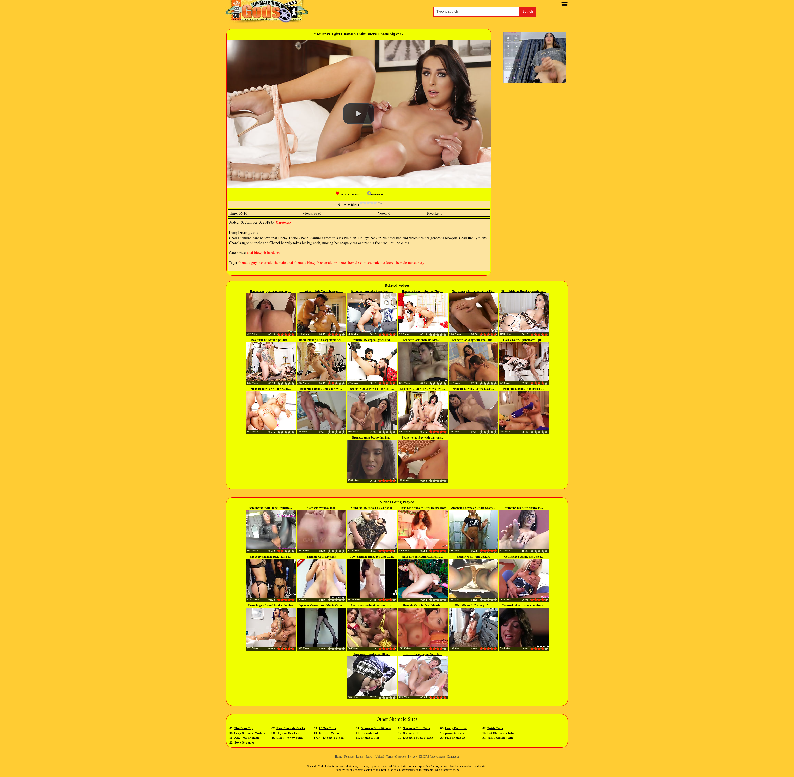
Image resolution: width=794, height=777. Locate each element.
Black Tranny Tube (289, 737)
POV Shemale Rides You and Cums (372, 556)
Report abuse (437, 756)
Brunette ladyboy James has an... (473, 388)
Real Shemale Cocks (290, 728)
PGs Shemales (455, 737)
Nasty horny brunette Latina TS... (473, 291)
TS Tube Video (329, 733)
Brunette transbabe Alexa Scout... (372, 291)
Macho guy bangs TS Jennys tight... (422, 388)
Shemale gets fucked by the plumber (270, 605)
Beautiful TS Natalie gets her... (270, 340)
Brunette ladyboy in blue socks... (523, 388)
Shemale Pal (369, 733)
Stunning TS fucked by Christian (372, 507)
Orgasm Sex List (288, 733)
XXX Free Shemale (247, 737)
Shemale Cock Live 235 (321, 556)
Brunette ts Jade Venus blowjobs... (321, 291)
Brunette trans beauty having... (371, 437)
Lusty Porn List (456, 728)
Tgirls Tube (495, 728)
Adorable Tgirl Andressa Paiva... (422, 556)
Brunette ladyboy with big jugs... (422, 437)
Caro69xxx (283, 222)
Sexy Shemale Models (249, 733)
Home (338, 756)
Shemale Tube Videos (418, 737)
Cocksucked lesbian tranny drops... (524, 605)
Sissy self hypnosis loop (321, 507)
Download (377, 194)
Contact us (453, 756)
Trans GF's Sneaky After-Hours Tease (422, 507)
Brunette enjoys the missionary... (270, 291)
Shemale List (370, 737)
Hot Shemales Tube (501, 733)
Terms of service (396, 756)
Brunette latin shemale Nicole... (422, 340)
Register (349, 756)
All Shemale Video (331, 737)
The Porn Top (243, 728)
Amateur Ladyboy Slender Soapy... (473, 507)
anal (250, 252)
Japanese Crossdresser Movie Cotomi (321, 605)
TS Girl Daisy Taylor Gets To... (422, 654)
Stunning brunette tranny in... (524, 507)
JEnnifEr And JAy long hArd (473, 605)
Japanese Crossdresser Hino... (371, 654)
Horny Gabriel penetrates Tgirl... (524, 340)
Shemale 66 (411, 733)
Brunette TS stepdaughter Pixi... (372, 340)
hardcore (273, 252)
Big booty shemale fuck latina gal (270, 556)
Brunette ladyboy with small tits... (473, 340)
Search (527, 11)
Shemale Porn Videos (376, 728)
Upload (379, 756)
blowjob (260, 252)
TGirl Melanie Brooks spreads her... (523, 291)
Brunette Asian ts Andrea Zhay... (422, 291)
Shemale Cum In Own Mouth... (422, 605)
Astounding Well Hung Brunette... (270, 507)
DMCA (423, 756)
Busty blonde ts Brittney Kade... (270, 388)
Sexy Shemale (244, 742)
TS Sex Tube (327, 728)
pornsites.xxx (454, 733)
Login (359, 756)
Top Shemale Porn (500, 737)
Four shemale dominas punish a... (372, 605)
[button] (358, 113)
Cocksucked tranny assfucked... (524, 556)
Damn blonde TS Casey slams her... (321, 340)
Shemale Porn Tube (416, 728)
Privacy (412, 756)
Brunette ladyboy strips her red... (321, 388)
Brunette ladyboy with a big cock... (372, 388)
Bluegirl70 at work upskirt (473, 556)
